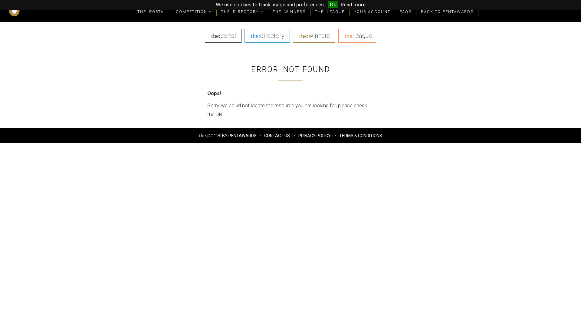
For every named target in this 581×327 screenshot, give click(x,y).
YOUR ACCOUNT (372, 11)
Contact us (277, 135)
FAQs (406, 11)
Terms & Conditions (360, 135)
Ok (333, 5)
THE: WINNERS (289, 11)
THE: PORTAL (151, 11)
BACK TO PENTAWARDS (447, 11)
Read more (353, 5)
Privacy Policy (314, 135)
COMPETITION (192, 11)
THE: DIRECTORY (240, 11)
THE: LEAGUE (330, 11)
